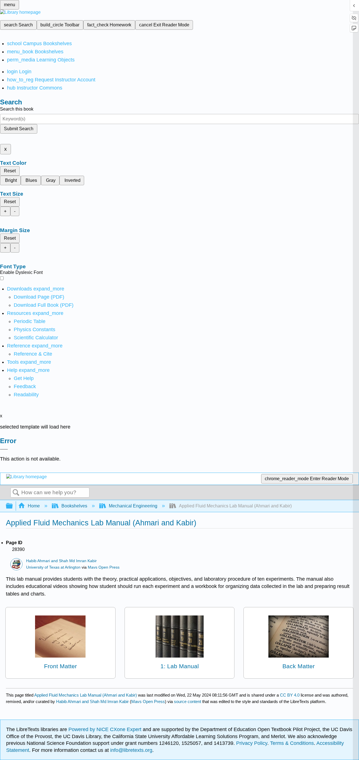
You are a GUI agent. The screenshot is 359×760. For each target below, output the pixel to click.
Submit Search (18, 128)
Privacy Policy (251, 743)
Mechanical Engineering (133, 505)
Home (34, 505)
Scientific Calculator (36, 337)
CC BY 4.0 (290, 695)
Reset (10, 170)
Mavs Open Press (103, 567)
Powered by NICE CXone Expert (105, 729)
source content (187, 701)
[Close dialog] (4, 449)
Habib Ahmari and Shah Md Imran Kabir (61, 561)
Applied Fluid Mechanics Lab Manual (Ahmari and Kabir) (85, 695)
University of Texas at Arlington (53, 567)
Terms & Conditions (292, 743)
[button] (25, 386)
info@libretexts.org (130, 750)
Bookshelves (74, 505)
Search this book (16, 109)
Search (16, 493)
